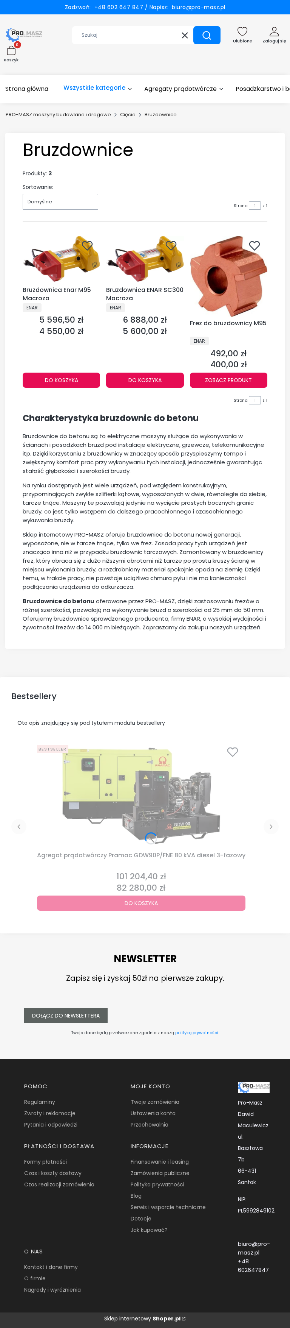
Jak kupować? (149, 1230)
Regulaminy (39, 1102)
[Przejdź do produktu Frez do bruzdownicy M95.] (228, 276)
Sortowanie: (38, 187)
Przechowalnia (149, 1124)
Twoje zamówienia (155, 1102)
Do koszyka (61, 380)
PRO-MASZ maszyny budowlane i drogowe (58, 114)
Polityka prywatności (157, 1184)
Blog (136, 1196)
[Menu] (98, 89)
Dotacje (141, 1218)
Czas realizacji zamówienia (59, 1184)
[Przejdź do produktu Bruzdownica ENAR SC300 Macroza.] (145, 259)
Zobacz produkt (228, 380)
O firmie (35, 1278)
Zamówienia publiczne (160, 1173)
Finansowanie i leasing (160, 1162)
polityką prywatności (196, 1033)
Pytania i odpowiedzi (50, 1124)
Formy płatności (45, 1162)
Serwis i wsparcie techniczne (168, 1207)
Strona (241, 206)
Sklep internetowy (142, 1318)
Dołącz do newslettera (66, 1015)
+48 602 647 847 (117, 7)
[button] (207, 35)
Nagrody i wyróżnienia (52, 1290)
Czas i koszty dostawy (53, 1173)
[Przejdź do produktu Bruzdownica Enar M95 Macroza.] (61, 259)
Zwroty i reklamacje (50, 1113)
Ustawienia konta (153, 1113)
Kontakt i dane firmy (51, 1267)
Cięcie (128, 114)
